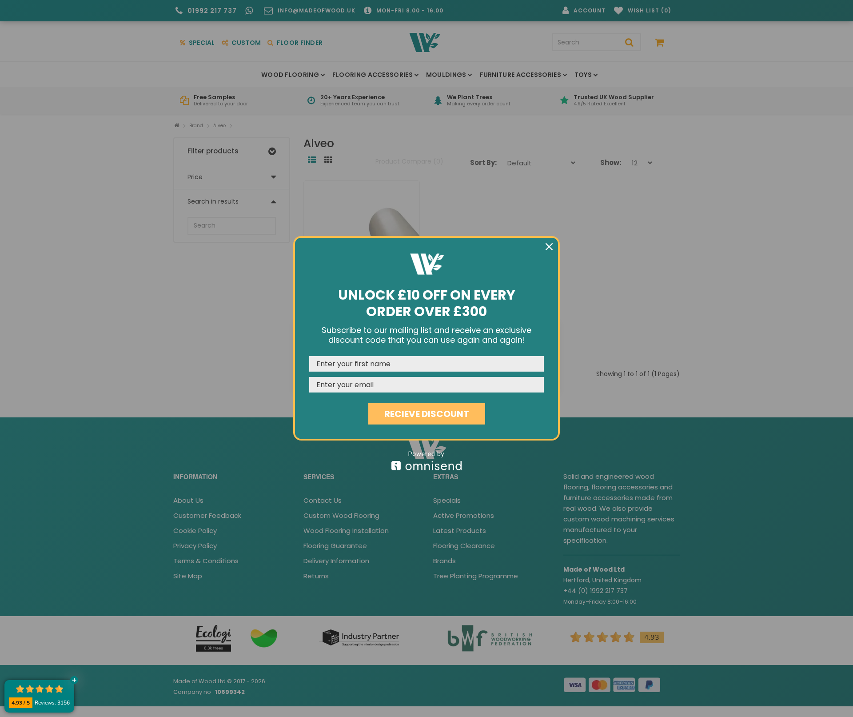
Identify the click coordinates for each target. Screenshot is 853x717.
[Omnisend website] (426, 461)
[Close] (549, 246)
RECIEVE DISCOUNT (426, 414)
